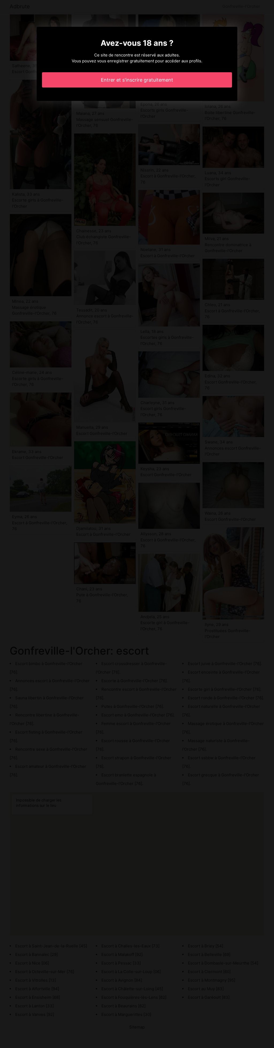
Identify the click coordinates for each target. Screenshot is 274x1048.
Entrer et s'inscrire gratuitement (137, 80)
